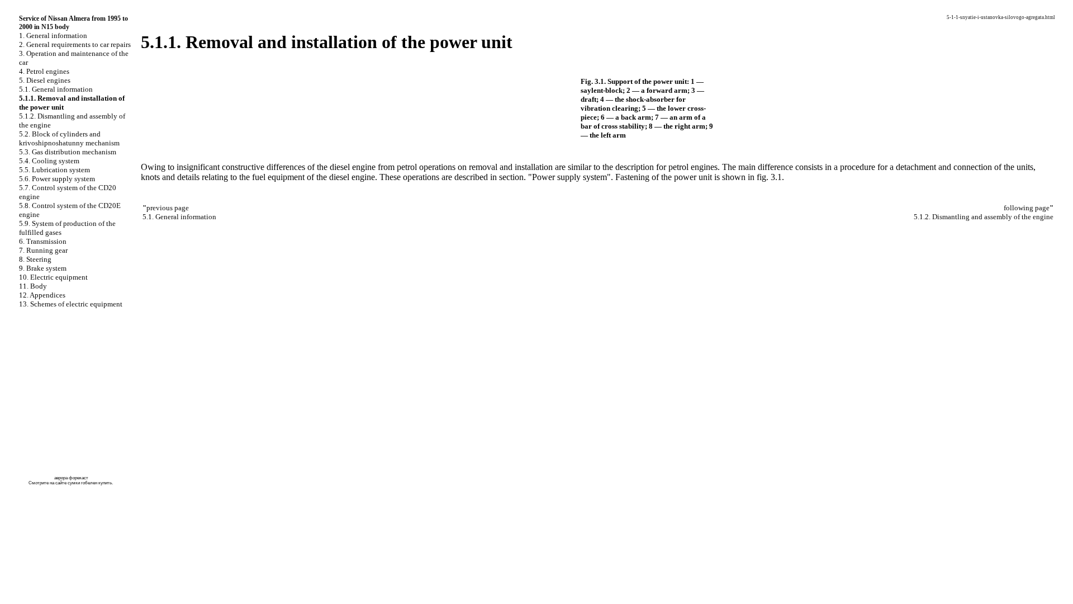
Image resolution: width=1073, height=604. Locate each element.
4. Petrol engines (44, 71)
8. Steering (35, 259)
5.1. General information (56, 89)
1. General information (53, 35)
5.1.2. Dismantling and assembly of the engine (983, 217)
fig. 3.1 (769, 177)
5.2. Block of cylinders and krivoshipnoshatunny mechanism (69, 138)
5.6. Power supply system (57, 178)
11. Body (33, 286)
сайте (61, 482)
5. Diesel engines (44, 80)
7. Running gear (43, 250)
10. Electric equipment (53, 277)
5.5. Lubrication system (54, 170)
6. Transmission (43, 241)
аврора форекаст (71, 477)
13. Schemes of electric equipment (70, 304)
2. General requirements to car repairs (75, 44)
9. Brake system (43, 268)
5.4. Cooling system (49, 161)
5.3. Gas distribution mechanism (67, 152)
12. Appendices (42, 295)
